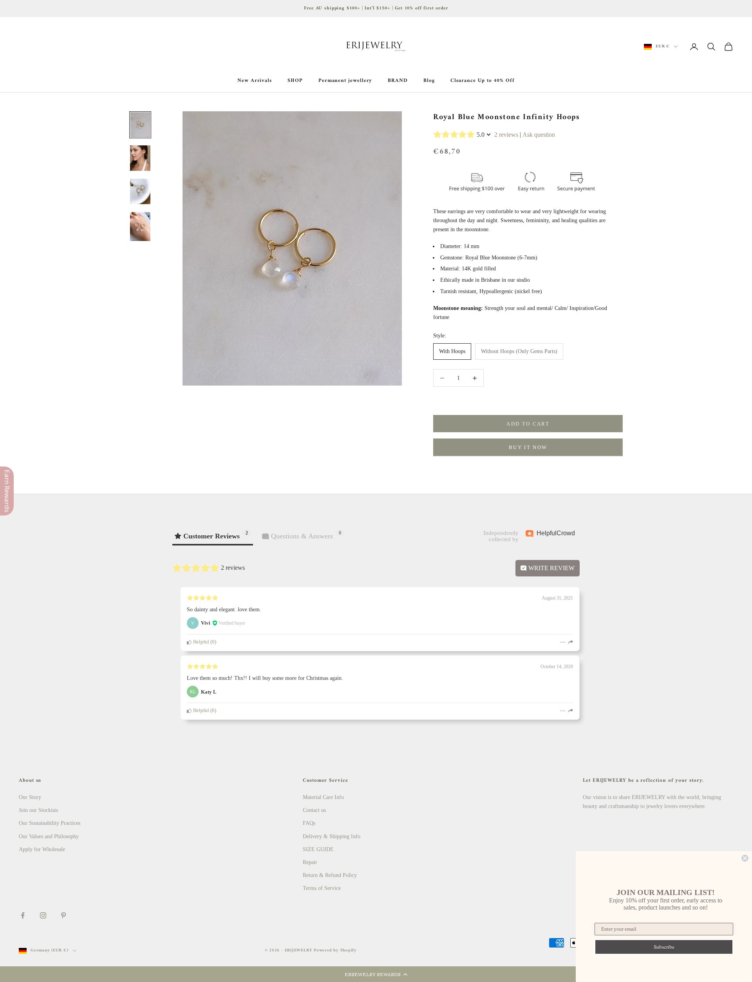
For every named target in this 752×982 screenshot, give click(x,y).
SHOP (295, 80)
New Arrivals (254, 80)
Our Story (30, 797)
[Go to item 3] (140, 191)
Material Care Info (323, 797)
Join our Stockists (38, 810)
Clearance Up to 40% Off (482, 80)
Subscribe (664, 946)
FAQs (309, 823)
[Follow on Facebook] (23, 915)
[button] (376, 974)
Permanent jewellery (345, 80)
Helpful (200, 642)
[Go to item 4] (140, 226)
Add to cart (528, 424)
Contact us (314, 810)
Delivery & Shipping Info (331, 836)
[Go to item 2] (140, 158)
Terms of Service (322, 888)
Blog (429, 80)
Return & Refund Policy (330, 875)
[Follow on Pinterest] (63, 915)
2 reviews (506, 134)
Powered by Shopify (335, 950)
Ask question (538, 134)
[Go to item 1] (140, 124)
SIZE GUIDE (318, 849)
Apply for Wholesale (42, 849)
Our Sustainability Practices (49, 823)
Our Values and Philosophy (49, 836)
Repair (310, 862)
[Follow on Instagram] (43, 915)
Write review (551, 568)
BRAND (398, 80)
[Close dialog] (745, 858)
